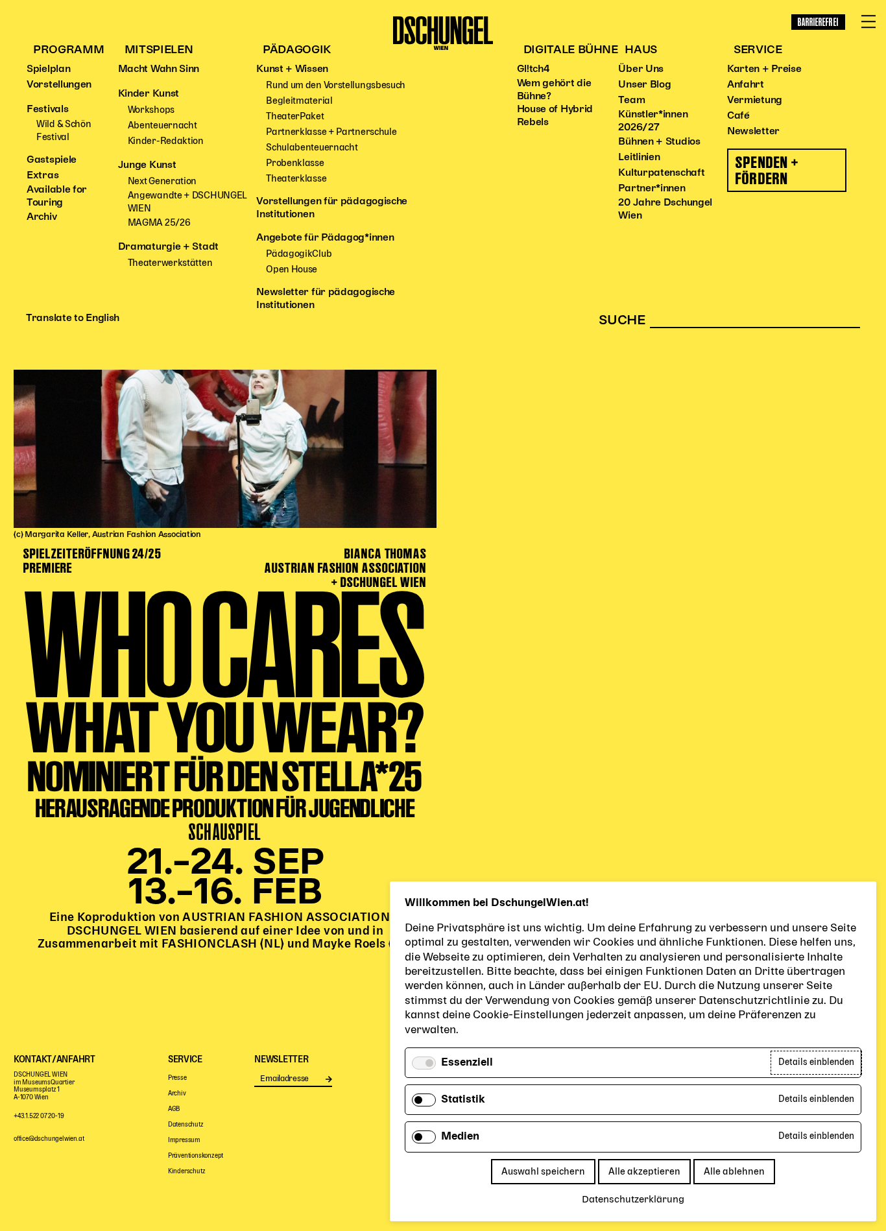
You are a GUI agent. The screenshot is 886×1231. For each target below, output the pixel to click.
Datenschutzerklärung (633, 1200)
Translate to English (72, 318)
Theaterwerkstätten (170, 263)
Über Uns (641, 69)
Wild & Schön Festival (63, 130)
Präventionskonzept (195, 1156)
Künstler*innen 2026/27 (653, 121)
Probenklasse (295, 163)
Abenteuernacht (162, 125)
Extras (42, 175)
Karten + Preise (764, 69)
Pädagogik (297, 50)
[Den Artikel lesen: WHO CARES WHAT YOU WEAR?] (225, 387)
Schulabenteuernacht (311, 147)
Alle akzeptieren (644, 1171)
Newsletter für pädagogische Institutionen (325, 299)
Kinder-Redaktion (166, 141)
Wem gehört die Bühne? (554, 90)
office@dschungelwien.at (49, 1139)
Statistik (463, 1100)
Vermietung (754, 100)
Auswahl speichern (543, 1171)
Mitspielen (159, 50)
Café (738, 116)
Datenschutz (186, 1125)
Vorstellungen (59, 85)
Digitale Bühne (570, 50)
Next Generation (162, 181)
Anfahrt (745, 85)
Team (631, 100)
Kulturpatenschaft (661, 173)
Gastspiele (52, 160)
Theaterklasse (296, 178)
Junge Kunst (147, 165)
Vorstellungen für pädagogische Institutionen (331, 208)
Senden (328, 1078)
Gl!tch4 (533, 69)
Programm (68, 50)
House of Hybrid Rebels (555, 116)
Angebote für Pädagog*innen (325, 238)
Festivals (47, 109)
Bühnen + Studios (659, 142)
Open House (291, 269)
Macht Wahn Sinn (159, 69)
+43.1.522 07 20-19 (39, 1116)
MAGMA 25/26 (159, 223)
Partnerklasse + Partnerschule (331, 132)
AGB (174, 1109)
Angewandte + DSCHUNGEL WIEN (187, 202)
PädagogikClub (298, 254)
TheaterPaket (295, 116)
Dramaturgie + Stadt (168, 247)
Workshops (151, 110)
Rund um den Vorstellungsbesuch (335, 85)
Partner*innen (651, 188)
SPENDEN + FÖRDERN (767, 170)
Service (758, 50)
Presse (177, 1078)
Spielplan (48, 69)
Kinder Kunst (148, 94)
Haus (641, 50)
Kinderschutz (187, 1172)
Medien (460, 1136)
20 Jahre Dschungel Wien (665, 209)
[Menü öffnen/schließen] (868, 22)
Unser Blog (644, 85)
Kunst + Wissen (292, 69)
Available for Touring (57, 196)
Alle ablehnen (734, 1171)
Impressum (184, 1140)
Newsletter (753, 131)
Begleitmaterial (299, 101)
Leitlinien (639, 157)
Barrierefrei (818, 22)
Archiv (41, 217)
